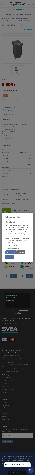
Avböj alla (10, 257)
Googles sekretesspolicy (13, 245)
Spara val (21, 252)
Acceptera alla (11, 252)
